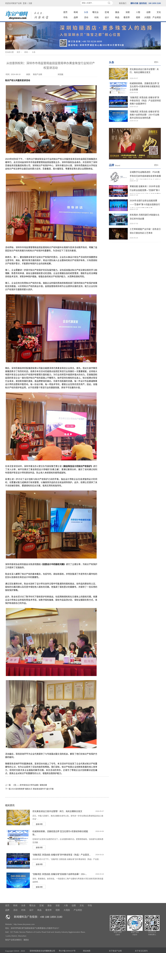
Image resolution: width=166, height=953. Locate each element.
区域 (107, 12)
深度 (128, 12)
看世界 (126, 17)
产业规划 (157, 17)
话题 (148, 12)
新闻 (76, 12)
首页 (65, 12)
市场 (65, 17)
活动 (86, 17)
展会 (117, 12)
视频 (138, 17)
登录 (24, 3)
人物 (138, 12)
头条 (86, 12)
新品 (117, 17)
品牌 (76, 17)
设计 (107, 17)
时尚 (96, 17)
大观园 (147, 17)
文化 (159, 12)
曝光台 (95, 12)
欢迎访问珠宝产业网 (13, 3)
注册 (30, 3)
